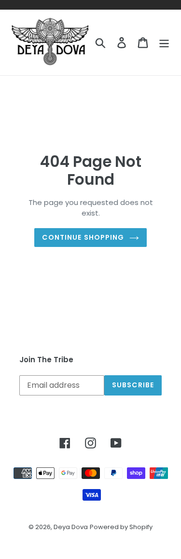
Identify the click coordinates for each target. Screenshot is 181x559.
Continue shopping (83, 237)
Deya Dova (71, 527)
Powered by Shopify (121, 527)
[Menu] (164, 42)
